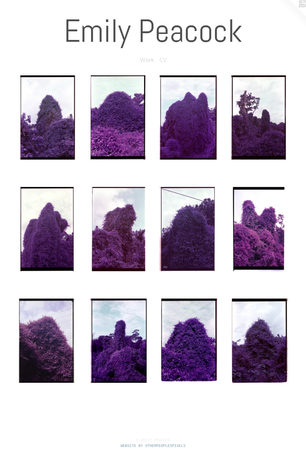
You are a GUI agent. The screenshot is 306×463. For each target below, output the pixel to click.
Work (147, 59)
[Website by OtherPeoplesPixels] (291, 15)
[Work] (153, 229)
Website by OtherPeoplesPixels (153, 446)
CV (163, 59)
